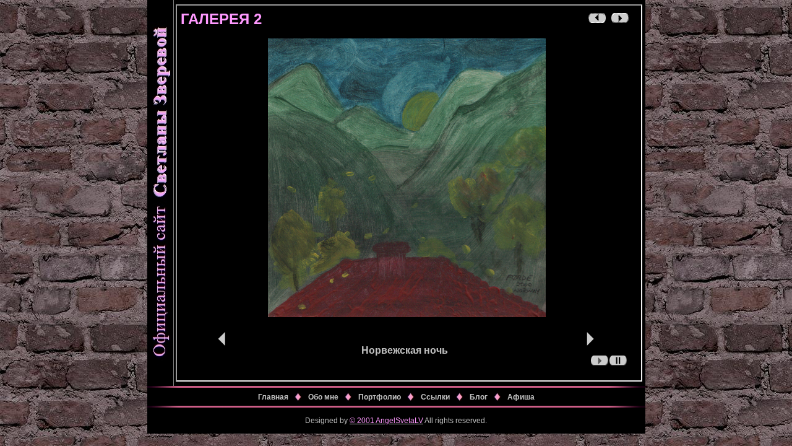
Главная (273, 397)
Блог (479, 397)
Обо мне (323, 397)
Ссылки (435, 397)
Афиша (521, 397)
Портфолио (379, 397)
